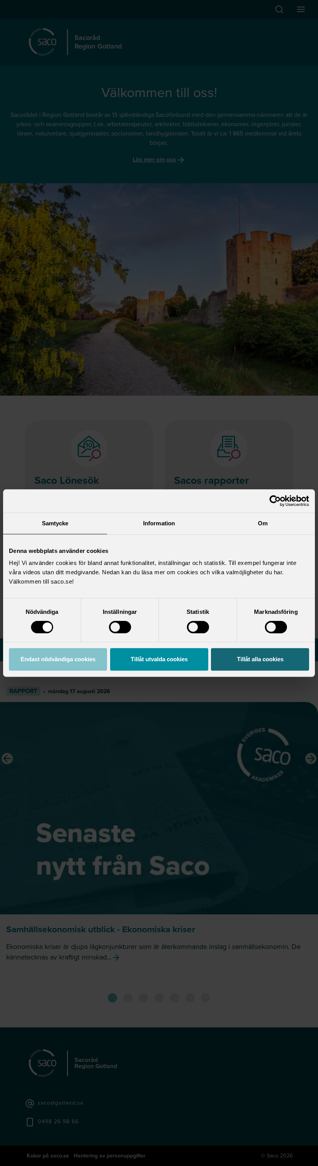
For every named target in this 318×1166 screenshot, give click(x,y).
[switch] (120, 627)
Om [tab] (263, 523)
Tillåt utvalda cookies (159, 659)
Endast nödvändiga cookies (58, 659)
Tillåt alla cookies (260, 659)
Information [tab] (159, 523)
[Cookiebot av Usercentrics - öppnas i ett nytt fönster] (275, 501)
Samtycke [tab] (55, 523)
